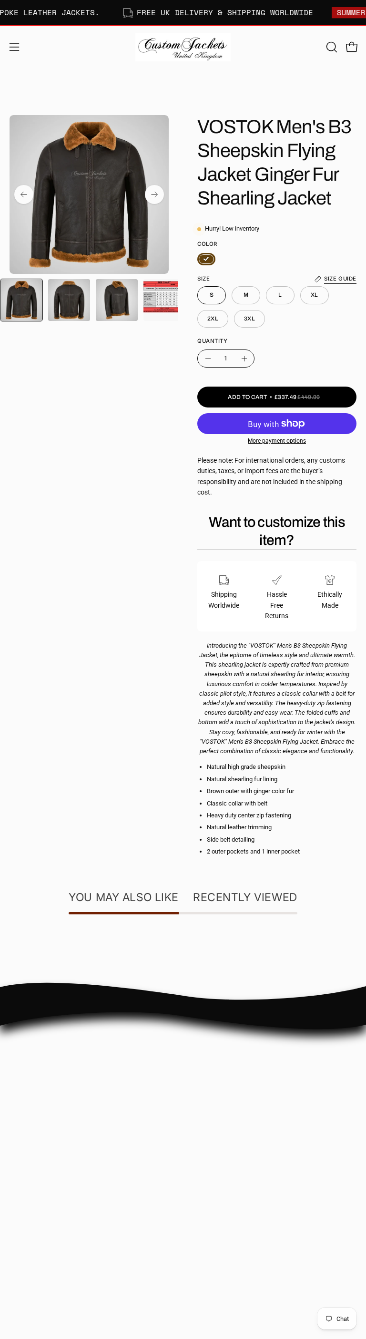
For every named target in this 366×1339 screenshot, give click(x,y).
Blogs (201, 1139)
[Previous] (23, 194)
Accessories (27, 1247)
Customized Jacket (38, 1233)
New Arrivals (28, 1219)
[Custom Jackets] (183, 47)
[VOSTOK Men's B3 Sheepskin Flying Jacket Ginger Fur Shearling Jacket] (21, 300)
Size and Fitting (215, 1068)
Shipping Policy (215, 1082)
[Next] (154, 194)
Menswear (25, 1191)
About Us (206, 1040)
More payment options (277, 440)
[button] (330, 47)
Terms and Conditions (225, 1125)
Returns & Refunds (220, 1096)
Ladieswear (27, 1205)
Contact (204, 1054)
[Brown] (206, 259)
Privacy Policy (213, 1110)
